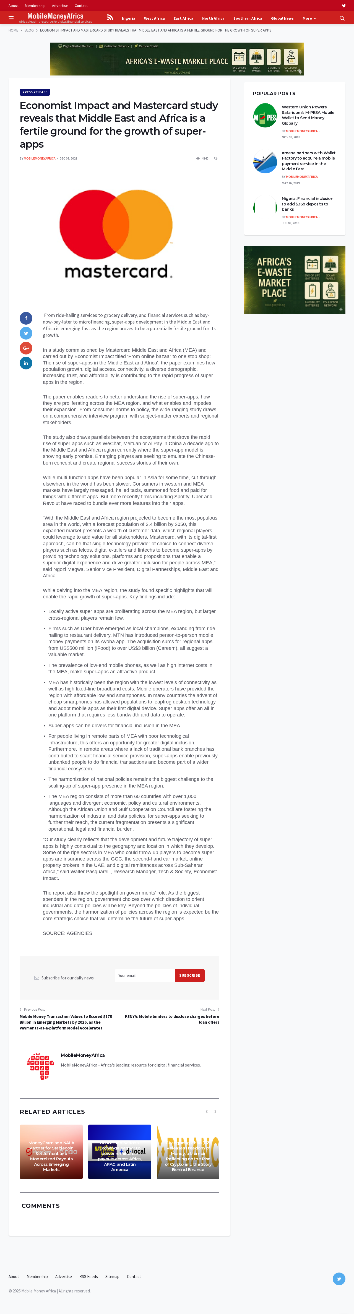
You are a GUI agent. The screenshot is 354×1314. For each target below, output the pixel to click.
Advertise (60, 5)
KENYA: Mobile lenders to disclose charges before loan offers (172, 1019)
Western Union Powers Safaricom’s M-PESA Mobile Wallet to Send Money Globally (308, 115)
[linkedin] (26, 363)
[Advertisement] (177, 38)
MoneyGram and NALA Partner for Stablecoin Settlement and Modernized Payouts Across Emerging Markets (51, 1156)
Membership (35, 5)
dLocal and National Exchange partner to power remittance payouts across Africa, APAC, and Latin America (119, 1156)
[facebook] (26, 318)
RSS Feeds (88, 1276)
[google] (26, 348)
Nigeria (128, 18)
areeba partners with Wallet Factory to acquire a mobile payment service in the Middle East (309, 161)
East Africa (183, 18)
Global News (282, 18)
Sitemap (112, 1276)
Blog (29, 30)
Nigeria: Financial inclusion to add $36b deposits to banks (307, 204)
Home (13, 30)
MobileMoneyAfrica (40, 158)
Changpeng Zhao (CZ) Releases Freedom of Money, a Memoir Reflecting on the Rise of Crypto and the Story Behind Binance (188, 1156)
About (14, 5)
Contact (81, 5)
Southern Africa (247, 18)
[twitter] (343, 5)
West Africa (154, 18)
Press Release (34, 92)
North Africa (213, 18)
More (307, 18)
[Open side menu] (11, 18)
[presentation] (206, 1111)
